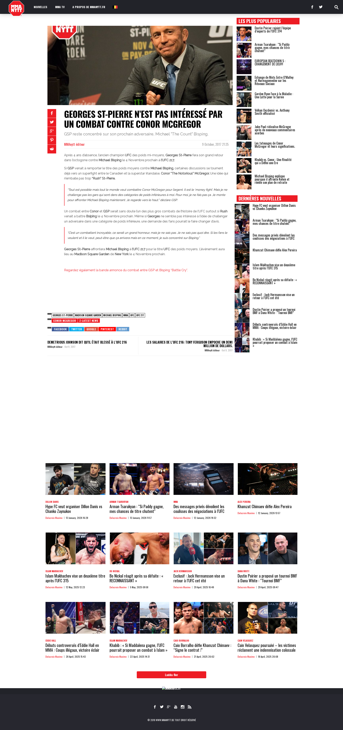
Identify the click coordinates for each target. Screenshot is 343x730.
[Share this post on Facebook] (51, 113)
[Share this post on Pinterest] (51, 140)
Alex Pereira (244, 501)
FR (114, 7)
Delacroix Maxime (54, 517)
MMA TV (60, 7)
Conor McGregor (64, 320)
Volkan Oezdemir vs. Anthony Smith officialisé (272, 112)
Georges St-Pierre (63, 315)
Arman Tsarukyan (119, 501)
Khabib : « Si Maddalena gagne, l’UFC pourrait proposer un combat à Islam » (275, 342)
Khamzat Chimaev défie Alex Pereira (275, 250)
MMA (125, 315)
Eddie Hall (50, 640)
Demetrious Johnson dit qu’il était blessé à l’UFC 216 (87, 342)
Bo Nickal (115, 571)
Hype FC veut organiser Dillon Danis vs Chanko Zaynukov (274, 207)
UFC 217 (140, 315)
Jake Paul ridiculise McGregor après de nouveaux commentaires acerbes (275, 129)
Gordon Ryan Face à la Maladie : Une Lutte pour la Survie (274, 95)
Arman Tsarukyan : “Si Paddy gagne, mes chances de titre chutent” (272, 47)
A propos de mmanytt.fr (88, 7)
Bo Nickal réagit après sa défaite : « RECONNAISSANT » (275, 281)
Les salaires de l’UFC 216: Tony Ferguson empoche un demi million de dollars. (189, 344)
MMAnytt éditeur (74, 144)
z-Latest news (88, 320)
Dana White (243, 571)
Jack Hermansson (182, 571)
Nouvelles (40, 7)
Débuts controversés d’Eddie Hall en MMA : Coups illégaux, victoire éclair (275, 326)
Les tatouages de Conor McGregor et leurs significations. (275, 145)
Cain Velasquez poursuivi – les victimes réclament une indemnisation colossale (267, 647)
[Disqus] (140, 413)
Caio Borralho (181, 640)
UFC (132, 315)
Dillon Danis (52, 501)
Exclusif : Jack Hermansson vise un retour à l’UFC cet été (274, 296)
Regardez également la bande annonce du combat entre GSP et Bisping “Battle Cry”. (126, 270)
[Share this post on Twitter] (51, 122)
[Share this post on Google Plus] (51, 131)
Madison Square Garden (88, 315)
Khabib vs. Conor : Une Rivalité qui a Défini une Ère (273, 161)
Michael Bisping (112, 315)
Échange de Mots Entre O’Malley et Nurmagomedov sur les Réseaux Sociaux (274, 80)
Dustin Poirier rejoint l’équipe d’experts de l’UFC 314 (273, 30)
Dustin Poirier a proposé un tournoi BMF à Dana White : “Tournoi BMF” (274, 311)
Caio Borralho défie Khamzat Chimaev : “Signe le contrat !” (202, 647)
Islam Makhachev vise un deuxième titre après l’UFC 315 (274, 266)
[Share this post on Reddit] (51, 149)
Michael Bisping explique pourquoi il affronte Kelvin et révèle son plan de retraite (272, 179)
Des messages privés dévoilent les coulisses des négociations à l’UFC (274, 237)
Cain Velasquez (245, 640)
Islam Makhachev (54, 571)
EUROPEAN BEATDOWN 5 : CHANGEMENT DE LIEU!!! (270, 62)
